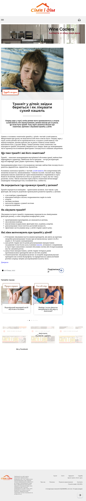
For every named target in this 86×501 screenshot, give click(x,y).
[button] (61, 270)
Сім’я (62, 476)
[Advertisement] (18, 408)
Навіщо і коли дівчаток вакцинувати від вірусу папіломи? (48, 309)
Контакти (80, 482)
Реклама (52, 482)
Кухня (55, 476)
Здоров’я (71, 476)
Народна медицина (11, 285)
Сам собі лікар (41, 285)
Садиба (80, 476)
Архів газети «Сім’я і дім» (75, 478)
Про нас (42, 482)
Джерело (4, 262)
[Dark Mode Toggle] (80, 495)
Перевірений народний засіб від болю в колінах (16, 308)
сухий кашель (38, 171)
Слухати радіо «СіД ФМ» (75, 484)
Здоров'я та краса (10, 92)
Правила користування (66, 482)
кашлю (39, 245)
